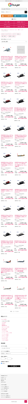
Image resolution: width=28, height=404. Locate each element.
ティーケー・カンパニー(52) (7, 332)
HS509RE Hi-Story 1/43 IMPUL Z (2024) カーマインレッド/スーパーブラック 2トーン (7, 109)
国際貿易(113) (4, 325)
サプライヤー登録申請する (5, 397)
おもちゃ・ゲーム (7, 24)
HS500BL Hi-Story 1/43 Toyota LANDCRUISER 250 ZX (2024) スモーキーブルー (21, 136)
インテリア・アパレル (21, 24)
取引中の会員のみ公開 (9, 65)
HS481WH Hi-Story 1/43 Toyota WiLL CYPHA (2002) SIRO (20, 242)
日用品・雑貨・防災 (21, 26)
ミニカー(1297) (3, 319)
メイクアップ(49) (5, 331)
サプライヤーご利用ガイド (5, 395)
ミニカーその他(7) (5, 340)
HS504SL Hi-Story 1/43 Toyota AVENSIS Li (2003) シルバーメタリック (7, 217)
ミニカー (22, 29)
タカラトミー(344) (5, 335)
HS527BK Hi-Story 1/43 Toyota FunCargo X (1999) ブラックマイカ (21, 84)
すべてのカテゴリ (11, 29)
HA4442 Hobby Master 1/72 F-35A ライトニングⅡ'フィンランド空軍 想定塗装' (21, 270)
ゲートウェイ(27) (5, 337)
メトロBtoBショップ (4, 87)
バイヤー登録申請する (5, 388)
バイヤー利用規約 (4, 391)
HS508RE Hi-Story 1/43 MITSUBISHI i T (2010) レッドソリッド (7, 191)
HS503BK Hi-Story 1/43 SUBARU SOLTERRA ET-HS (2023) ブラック (21, 191)
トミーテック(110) (5, 334)
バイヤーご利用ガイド (5, 386)
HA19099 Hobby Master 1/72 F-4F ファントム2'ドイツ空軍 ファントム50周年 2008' (7, 297)
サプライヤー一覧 (4, 389)
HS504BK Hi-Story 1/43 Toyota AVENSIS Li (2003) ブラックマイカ (21, 217)
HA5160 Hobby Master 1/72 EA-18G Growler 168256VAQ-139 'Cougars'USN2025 (7, 58)
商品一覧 (5, 29)
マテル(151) (4, 322)
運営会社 (2, 380)
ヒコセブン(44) (4, 328)
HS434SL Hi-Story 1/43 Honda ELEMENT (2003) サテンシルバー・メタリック (21, 58)
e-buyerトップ (3, 377)
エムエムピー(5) (4, 338)
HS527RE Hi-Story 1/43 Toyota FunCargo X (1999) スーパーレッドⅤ (7, 84)
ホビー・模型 (17, 29)
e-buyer (2, 29)
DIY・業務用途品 (7, 26)
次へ (17, 311)
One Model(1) (4, 329)
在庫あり (3, 363)
